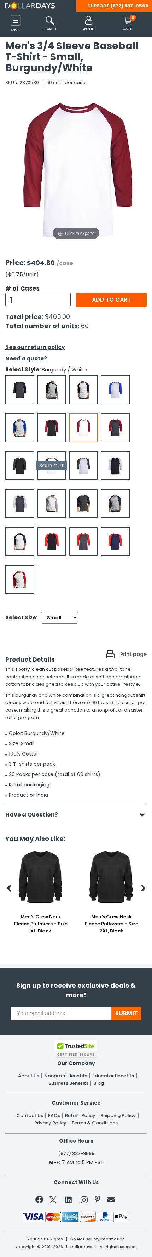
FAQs (54, 1115)
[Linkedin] (68, 1199)
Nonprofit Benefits (65, 1076)
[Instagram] (84, 1201)
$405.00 (57, 316)
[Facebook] (40, 1201)
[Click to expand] (76, 170)
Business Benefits (68, 1083)
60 (85, 325)
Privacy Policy (50, 1123)
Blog (98, 1083)
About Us (28, 1076)
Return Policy (80, 1115)
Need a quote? (26, 358)
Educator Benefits (113, 1076)
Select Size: (21, 617)
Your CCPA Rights (45, 1239)
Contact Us (29, 1115)
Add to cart (111, 300)
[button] (88, 23)
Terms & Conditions (94, 1123)
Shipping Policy (118, 1115)
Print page (133, 654)
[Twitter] (53, 1201)
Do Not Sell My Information (97, 1239)
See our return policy (35, 347)
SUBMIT (126, 1013)
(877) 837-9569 (129, 5)
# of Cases (22, 288)
